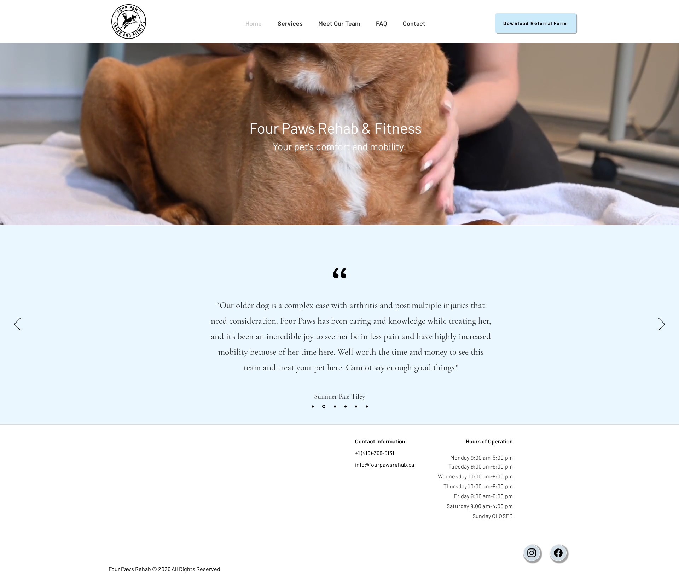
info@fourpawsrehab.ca (384, 464)
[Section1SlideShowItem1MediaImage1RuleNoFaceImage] (323, 406)
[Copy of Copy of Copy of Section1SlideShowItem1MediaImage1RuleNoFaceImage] (345, 406)
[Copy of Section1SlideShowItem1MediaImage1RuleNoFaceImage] (313, 406)
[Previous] (17, 324)
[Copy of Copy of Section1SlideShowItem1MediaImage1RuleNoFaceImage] (334, 406)
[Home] (531, 553)
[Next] (661, 324)
